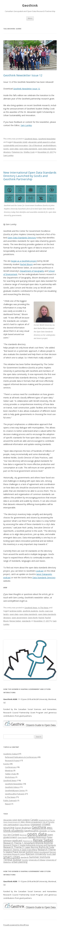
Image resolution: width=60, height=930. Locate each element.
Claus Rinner (24, 824)
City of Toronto (48, 822)
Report (8, 804)
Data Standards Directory (43, 577)
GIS (48, 831)
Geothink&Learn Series (15, 790)
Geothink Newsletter (47, 138)
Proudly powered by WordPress (16, 925)
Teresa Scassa (12, 859)
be (12, 261)
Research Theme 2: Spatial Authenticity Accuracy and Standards (29, 845)
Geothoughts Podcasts (14, 794)
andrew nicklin (16, 611)
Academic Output (10, 754)
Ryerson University (36, 854)
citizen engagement (33, 822)
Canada (34, 819)
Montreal (23, 835)
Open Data (12, 237)
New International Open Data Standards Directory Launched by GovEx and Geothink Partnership (29, 176)
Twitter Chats (10, 774)
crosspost (36, 824)
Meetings (9, 770)
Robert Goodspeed (41, 852)
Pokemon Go (17, 152)
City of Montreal (35, 145)
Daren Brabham (23, 827)
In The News (43, 607)
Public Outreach (10, 800)
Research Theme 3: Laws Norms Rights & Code (28, 847)
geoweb (43, 830)
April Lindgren (24, 820)
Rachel (41, 617)
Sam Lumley (26, 125)
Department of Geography (32, 271)
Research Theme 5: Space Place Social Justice (29, 850)
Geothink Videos (12, 787)
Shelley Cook (29, 152)
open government (19, 617)
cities (23, 822)
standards (26, 621)
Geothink (30, 5)
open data (14, 148)
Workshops (10, 777)
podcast (40, 571)
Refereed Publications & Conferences (21, 757)
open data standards (28, 148)
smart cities (11, 857)
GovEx (6, 148)
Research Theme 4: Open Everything (20, 849)
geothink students (30, 611)
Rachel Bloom (26, 264)
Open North (33, 617)
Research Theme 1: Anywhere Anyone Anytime (28, 842)
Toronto (24, 860)
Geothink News (30, 138)
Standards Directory (26, 237)
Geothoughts (31, 830)
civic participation (11, 824)
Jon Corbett (13, 834)
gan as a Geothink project (25, 261)
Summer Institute (39, 857)
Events (6, 764)
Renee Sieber (15, 621)
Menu (30, 18)
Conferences (10, 767)
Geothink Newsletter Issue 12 (22, 75)
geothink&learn (49, 145)
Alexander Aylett (20, 142)
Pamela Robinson (36, 837)
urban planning (19, 861)
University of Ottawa (37, 860)
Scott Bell (51, 854)
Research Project (12, 760)
